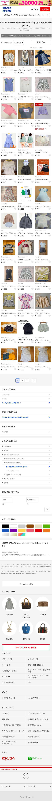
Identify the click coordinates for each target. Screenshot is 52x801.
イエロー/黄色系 (25, 530)
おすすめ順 (18, 42)
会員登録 (45, 9)
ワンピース (21, 67)
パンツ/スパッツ (39, 310)
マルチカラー (25, 534)
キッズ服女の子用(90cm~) (12, 462)
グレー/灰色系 (25, 526)
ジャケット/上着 (39, 67)
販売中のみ (8, 42)
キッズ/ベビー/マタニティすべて (14, 458)
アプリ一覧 (31, 786)
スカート (20, 230)
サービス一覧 (6, 786)
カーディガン (38, 150)
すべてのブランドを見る (26, 647)
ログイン (34, 9)
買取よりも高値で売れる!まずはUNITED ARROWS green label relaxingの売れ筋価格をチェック (24, 554)
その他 (3, 177)
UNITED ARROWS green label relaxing (15, 417)
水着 (2, 230)
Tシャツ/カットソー (6, 67)
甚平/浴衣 (20, 310)
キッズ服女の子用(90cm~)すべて (16, 467)
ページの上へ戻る (26, 584)
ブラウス (37, 94)
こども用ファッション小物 (12, 475)
